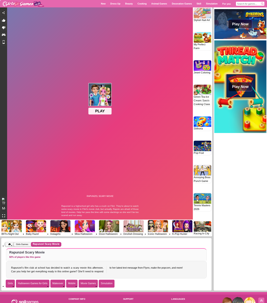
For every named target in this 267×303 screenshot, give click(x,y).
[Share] (3, 13)
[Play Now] (240, 38)
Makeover (57, 283)
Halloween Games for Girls (32, 283)
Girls (10, 283)
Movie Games (88, 283)
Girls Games (22, 244)
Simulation (106, 283)
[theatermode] (3, 204)
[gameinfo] (3, 35)
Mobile (72, 283)
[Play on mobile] (3, 43)
